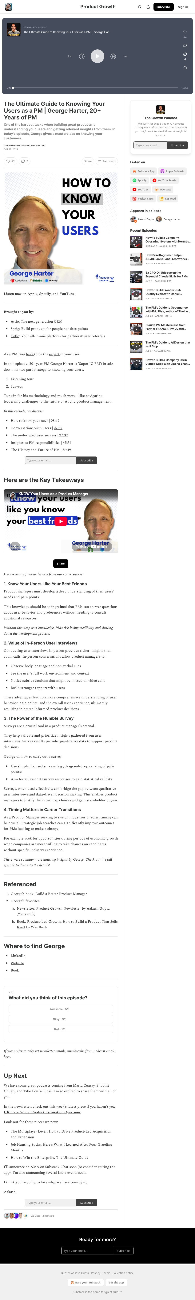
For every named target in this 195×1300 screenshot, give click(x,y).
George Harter (35, 145)
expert (54, 354)
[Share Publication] (148, 7)
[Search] (140, 7)
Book (15, 970)
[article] (161, 242)
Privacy (95, 1273)
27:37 (58, 428)
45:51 (67, 442)
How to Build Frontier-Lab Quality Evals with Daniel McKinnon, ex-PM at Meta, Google (163, 292)
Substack (78, 1292)
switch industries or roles (78, 817)
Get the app (116, 1282)
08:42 (55, 420)
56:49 (66, 450)
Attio (15, 321)
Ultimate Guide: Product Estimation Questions (42, 1112)
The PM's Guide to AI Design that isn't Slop (167, 344)
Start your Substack (87, 1282)
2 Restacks (48, 1215)
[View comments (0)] (185, 45)
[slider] (95, 88)
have (30, 354)
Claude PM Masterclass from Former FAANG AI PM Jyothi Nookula (165, 327)
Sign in (183, 7)
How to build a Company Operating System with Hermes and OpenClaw (167, 239)
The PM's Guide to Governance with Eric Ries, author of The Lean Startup (168, 309)
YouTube (67, 294)
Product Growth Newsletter (58, 908)
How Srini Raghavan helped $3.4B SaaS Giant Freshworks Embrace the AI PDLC (166, 257)
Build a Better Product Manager (61, 894)
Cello (15, 336)
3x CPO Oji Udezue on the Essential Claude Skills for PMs (166, 274)
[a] (136, 242)
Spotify (45, 294)
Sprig (15, 329)
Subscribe (164, 7)
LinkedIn (18, 956)
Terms (106, 1273)
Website (17, 963)
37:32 (63, 435)
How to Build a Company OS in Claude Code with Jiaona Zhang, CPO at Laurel (167, 362)
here (7, 1057)
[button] (69, 56)
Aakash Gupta (12, 145)
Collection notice (123, 1273)
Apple (32, 294)
